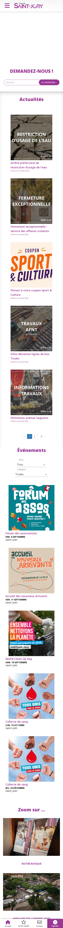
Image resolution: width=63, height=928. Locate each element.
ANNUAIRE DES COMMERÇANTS (31, 918)
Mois (21, 459)
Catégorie (21, 469)
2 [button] (34, 436)
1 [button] (29, 436)
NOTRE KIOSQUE (31, 863)
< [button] (24, 436)
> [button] (39, 436)
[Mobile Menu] (6, 6)
